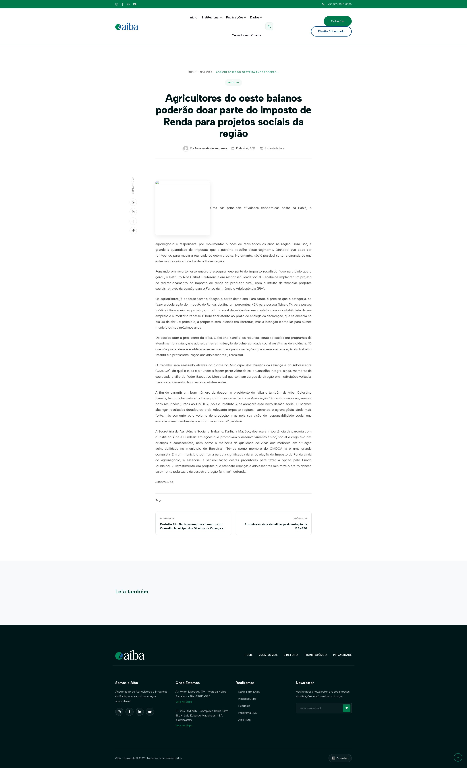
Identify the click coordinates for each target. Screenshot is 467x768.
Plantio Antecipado (331, 31)
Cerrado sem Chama (246, 35)
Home (248, 655)
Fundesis (244, 706)
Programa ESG (247, 712)
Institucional (210, 17)
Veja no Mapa (183, 701)
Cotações (338, 21)
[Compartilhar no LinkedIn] (133, 211)
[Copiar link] (133, 230)
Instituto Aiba (247, 698)
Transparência (315, 655)
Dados (254, 17)
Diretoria (290, 655)
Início (193, 17)
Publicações (234, 17)
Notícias (206, 72)
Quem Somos (268, 655)
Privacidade (342, 655)
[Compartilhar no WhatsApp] (133, 202)
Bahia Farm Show (249, 691)
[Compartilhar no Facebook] (133, 221)
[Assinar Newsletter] (346, 708)
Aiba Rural (244, 719)
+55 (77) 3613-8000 (340, 4)
